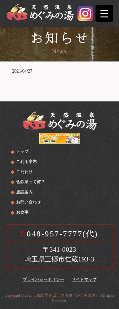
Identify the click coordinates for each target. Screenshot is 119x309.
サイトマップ (84, 279)
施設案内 (24, 192)
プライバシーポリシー (43, 279)
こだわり (24, 172)
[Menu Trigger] (104, 13)
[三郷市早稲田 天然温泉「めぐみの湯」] (40, 11)
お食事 (22, 212)
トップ (22, 151)
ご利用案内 (26, 161)
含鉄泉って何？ (30, 182)
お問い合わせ (28, 202)
